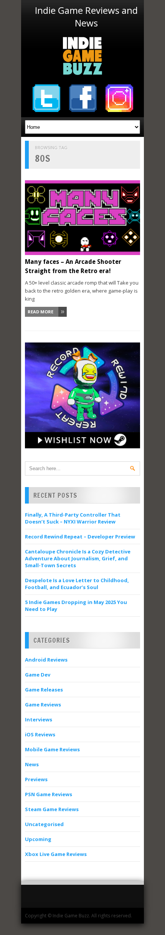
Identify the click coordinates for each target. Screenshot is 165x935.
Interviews (38, 719)
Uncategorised (44, 824)
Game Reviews (43, 704)
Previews (36, 779)
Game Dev (37, 674)
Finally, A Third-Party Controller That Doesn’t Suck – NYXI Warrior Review (72, 518)
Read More (40, 311)
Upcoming (38, 839)
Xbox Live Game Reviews (56, 854)
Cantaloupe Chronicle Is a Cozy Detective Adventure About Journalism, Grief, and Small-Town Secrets (77, 558)
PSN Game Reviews (48, 794)
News (32, 764)
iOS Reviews (40, 734)
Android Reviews (46, 659)
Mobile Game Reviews (52, 749)
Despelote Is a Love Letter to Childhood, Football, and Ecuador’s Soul (77, 584)
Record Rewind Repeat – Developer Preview (80, 536)
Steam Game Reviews (52, 809)
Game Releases (44, 689)
